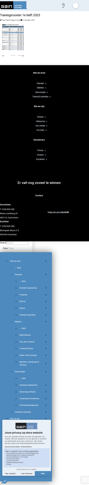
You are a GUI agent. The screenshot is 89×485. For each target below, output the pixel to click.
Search (3, 242)
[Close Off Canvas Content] (2, 483)
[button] (64, 5)
